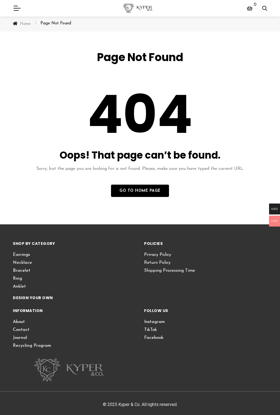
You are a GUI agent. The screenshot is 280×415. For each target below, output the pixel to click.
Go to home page (140, 191)
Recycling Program (32, 346)
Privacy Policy (157, 255)
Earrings (21, 255)
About (19, 322)
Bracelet (21, 270)
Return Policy (157, 263)
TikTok (150, 330)
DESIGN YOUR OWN (33, 297)
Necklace (22, 263)
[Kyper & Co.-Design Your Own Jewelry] (140, 8)
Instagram (154, 322)
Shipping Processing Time (169, 270)
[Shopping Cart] (249, 8)
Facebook (154, 338)
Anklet (19, 286)
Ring (17, 278)
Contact (21, 330)
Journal (20, 338)
